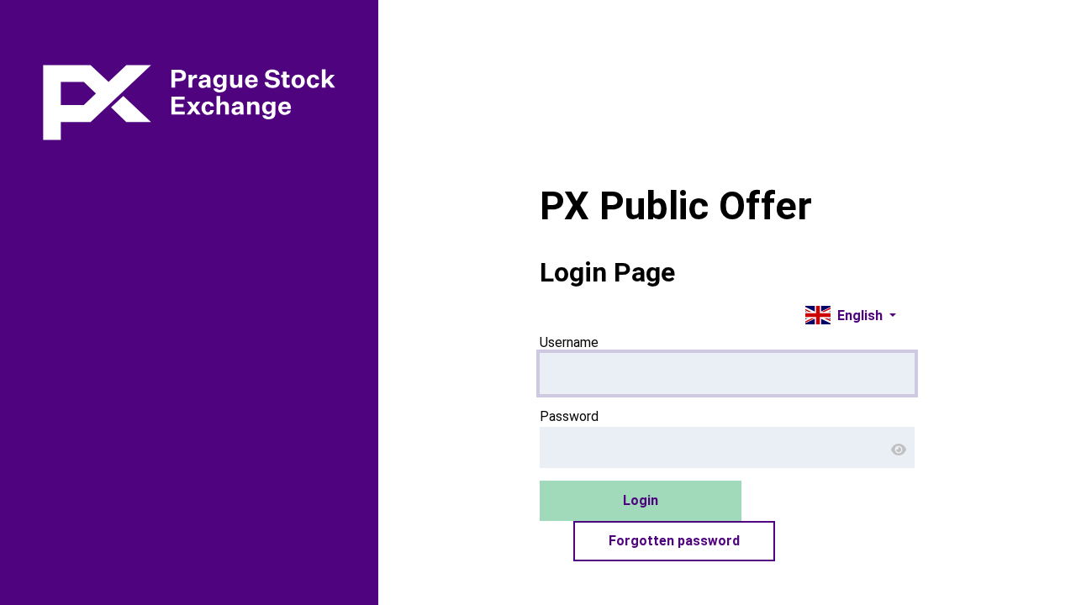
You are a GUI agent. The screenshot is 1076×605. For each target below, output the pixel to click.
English (858, 316)
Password (569, 416)
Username (569, 342)
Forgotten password (674, 541)
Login (640, 500)
